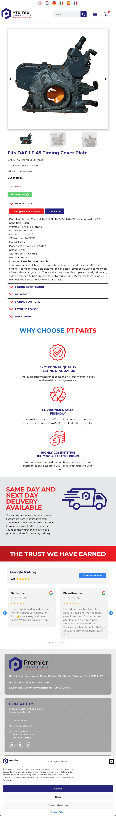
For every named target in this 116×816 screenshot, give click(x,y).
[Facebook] (11, 745)
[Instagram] (28, 745)
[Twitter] (20, 745)
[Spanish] (69, 2)
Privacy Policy (58, 812)
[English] (40, 2)
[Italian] (62, 2)
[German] (54, 2)
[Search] (84, 14)
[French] (76, 2)
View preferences (58, 805)
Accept (58, 788)
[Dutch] (47, 2)
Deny (58, 796)
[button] (111, 761)
